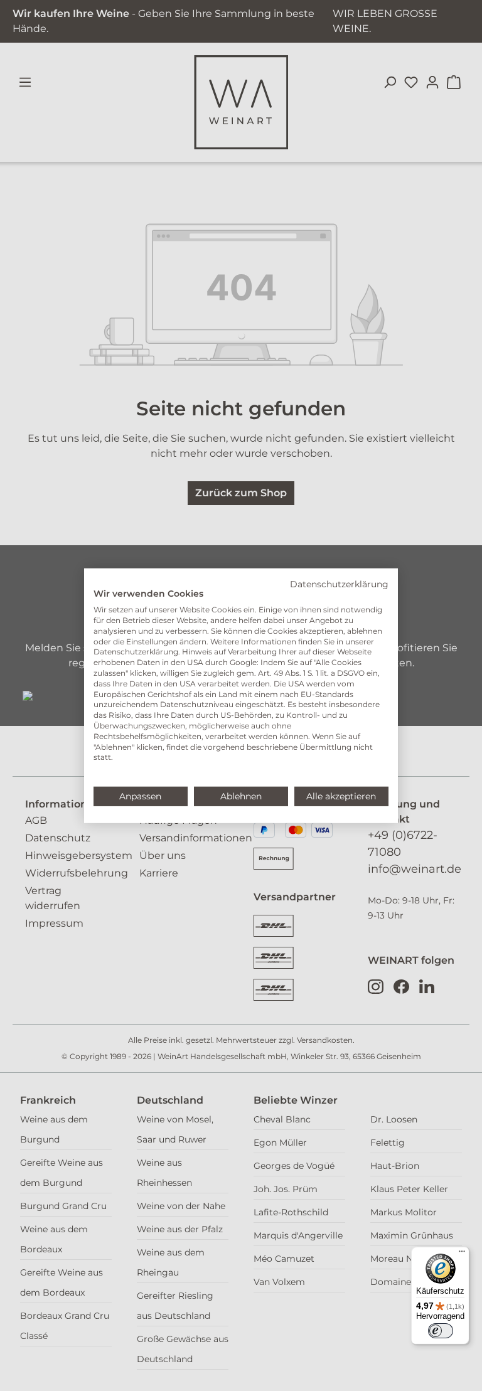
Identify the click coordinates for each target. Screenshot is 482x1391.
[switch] (440, 1330)
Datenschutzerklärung (339, 583)
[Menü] (461, 1254)
